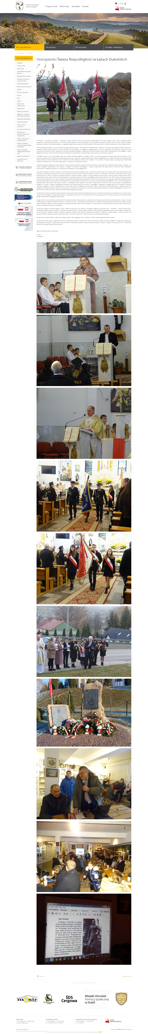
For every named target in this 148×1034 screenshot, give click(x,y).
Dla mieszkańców (23, 47)
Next (145, 30)
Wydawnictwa (20, 108)
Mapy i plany (20, 68)
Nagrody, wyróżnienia (23, 111)
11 (83, 42)
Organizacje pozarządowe (24, 119)
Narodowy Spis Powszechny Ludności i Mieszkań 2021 (23, 134)
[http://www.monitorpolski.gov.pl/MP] (24, 182)
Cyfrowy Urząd (21, 65)
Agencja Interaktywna (124, 1029)
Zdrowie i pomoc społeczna (24, 86)
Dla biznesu (51, 47)
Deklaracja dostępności (22, 1029)
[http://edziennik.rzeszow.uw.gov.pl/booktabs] (24, 167)
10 (81, 42)
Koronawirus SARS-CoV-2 (23, 129)
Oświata (19, 89)
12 (85, 42)
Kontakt (85, 6)
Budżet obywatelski (22, 122)
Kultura (19, 95)
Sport (18, 98)
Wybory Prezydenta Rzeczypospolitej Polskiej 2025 (23, 151)
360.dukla (76, 6)
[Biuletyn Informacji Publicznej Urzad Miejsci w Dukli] (113, 1021)
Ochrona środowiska (22, 92)
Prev (2, 30)
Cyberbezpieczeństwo (22, 83)
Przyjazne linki (51, 6)
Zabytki (19, 101)
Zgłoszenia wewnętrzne (23, 156)
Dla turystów (81, 47)
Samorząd (19, 63)
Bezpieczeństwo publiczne (24, 76)
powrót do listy (127, 976)
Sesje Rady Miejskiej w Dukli (23, 192)
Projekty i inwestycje (113, 47)
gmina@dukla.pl (24, 1023)
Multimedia (64, 6)
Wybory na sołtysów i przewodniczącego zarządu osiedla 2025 (24, 145)
